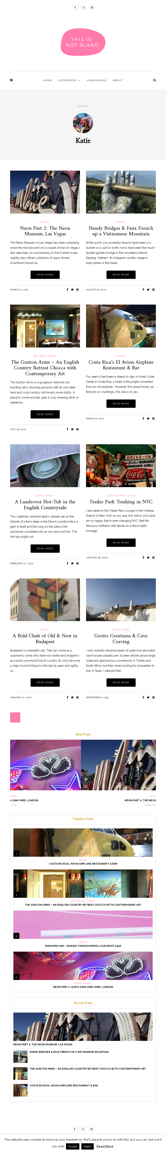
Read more (45, 274)
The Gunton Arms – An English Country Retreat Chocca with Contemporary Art (45, 368)
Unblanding (97, 80)
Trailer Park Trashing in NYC (121, 502)
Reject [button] (87, 1146)
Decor (43, 356)
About (118, 80)
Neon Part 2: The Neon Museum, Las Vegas (45, 231)
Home (47, 80)
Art (35, 356)
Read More (105, 1146)
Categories (67, 80)
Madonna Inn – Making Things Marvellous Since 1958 (83, 946)
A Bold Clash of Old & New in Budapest (45, 638)
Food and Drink (116, 495)
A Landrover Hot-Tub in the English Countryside (45, 504)
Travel (45, 222)
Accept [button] (72, 1146)
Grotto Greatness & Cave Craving (121, 638)
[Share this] (67, 290)
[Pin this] (77, 290)
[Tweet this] (72, 290)
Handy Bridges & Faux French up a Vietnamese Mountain (121, 231)
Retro (40, 495)
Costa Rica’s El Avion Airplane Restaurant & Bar (121, 365)
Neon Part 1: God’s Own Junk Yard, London (83, 987)
